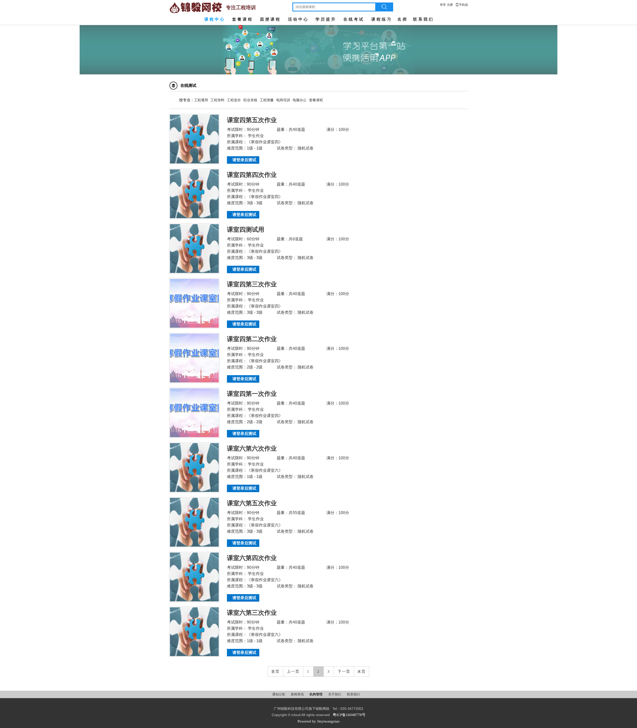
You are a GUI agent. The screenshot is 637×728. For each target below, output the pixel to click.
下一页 (344, 672)
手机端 (461, 4)
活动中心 (298, 19)
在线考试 (353, 19)
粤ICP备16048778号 (349, 715)
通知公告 (279, 694)
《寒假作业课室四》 (265, 142)
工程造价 (234, 100)
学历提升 (326, 19)
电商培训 (283, 100)
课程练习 (381, 19)
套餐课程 (242, 19)
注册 (450, 4)
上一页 (293, 672)
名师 (402, 19)
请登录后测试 (244, 160)
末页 (361, 672)
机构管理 (316, 694)
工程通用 (201, 100)
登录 (443, 4)
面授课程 (270, 19)
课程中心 (214, 19)
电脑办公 (300, 100)
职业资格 (250, 100)
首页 (275, 672)
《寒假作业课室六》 (265, 470)
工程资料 (217, 100)
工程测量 (267, 100)
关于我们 (335, 694)
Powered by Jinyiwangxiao (319, 721)
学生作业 (255, 136)
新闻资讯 (298, 694)
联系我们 (423, 19)
